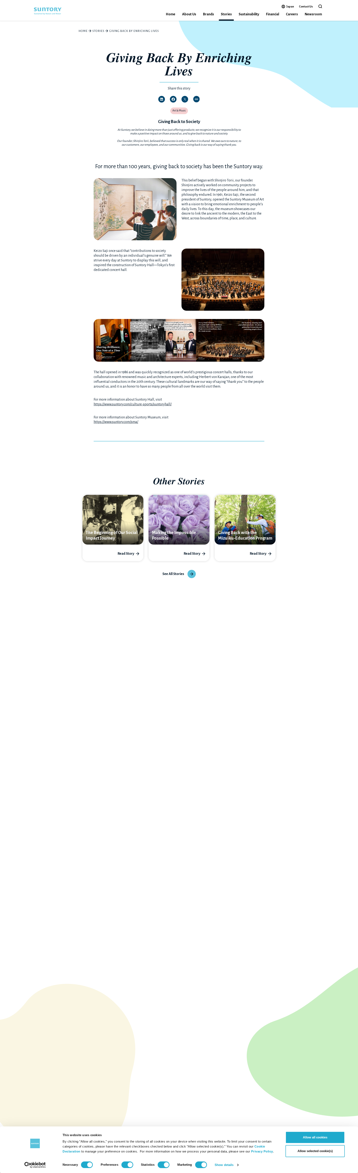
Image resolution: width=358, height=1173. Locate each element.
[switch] (127, 1164)
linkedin (161, 99)
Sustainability (249, 14)
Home (170, 14)
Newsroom (313, 14)
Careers (292, 14)
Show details (224, 1165)
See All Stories (173, 574)
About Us (189, 14)
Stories (226, 14)
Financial (272, 14)
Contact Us (306, 6)
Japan (290, 6)
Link (196, 99)
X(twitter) (184, 99)
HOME (83, 31)
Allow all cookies (315, 1137)
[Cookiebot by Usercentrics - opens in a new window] (35, 1165)
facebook (173, 99)
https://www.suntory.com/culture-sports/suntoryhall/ (133, 404)
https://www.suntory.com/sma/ (116, 422)
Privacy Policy (262, 1151)
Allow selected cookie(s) (315, 1151)
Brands (208, 14)
